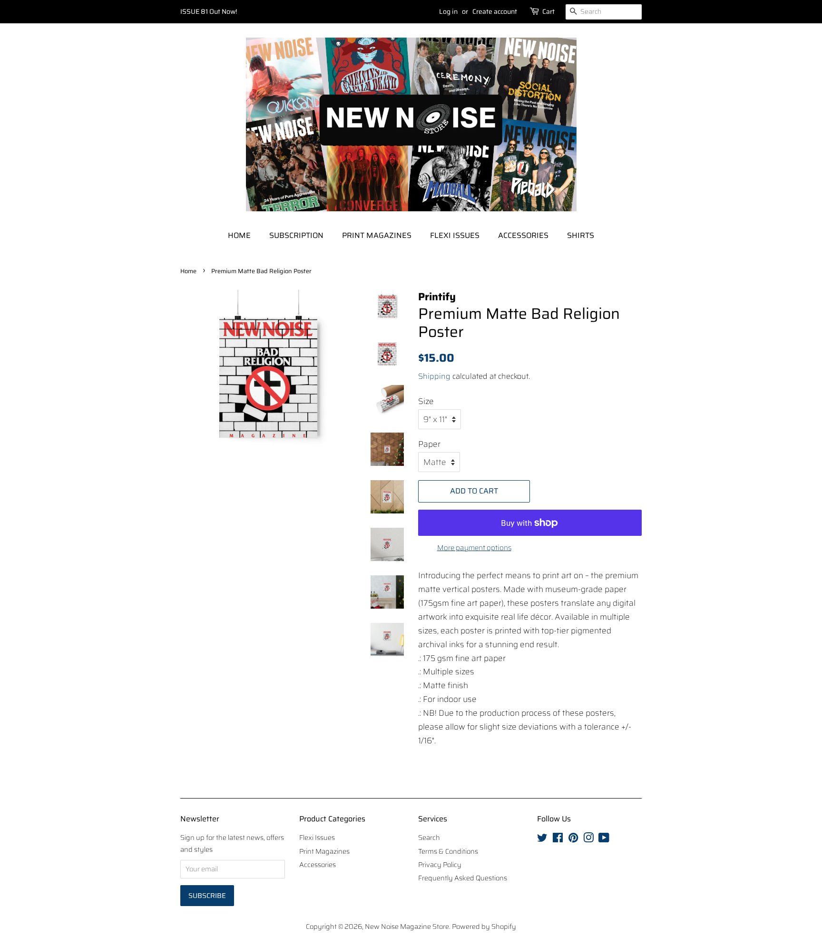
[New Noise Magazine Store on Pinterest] (573, 839)
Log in (448, 11)
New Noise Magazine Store (407, 926)
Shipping (434, 376)
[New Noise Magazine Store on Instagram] (588, 839)
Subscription (296, 235)
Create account (494, 11)
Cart (548, 11)
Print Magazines (376, 235)
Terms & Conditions (448, 851)
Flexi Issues (455, 235)
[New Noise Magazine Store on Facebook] (557, 839)
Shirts (580, 235)
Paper (429, 444)
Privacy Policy (439, 864)
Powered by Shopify (484, 926)
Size (426, 401)
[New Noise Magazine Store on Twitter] (542, 839)
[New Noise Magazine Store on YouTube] (603, 839)
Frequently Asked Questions (462, 878)
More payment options (474, 547)
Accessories (523, 235)
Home (239, 235)
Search (429, 837)
